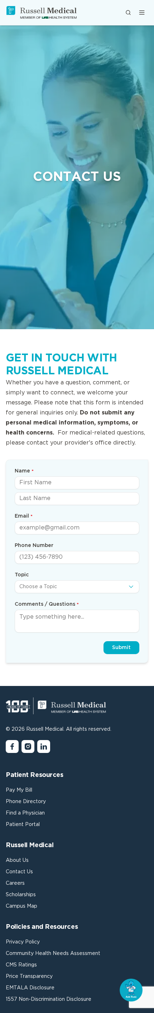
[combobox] (77, 586)
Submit (121, 647)
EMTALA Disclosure (30, 988)
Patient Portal (23, 824)
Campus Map (21, 906)
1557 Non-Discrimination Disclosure (48, 999)
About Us (17, 860)
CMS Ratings (21, 965)
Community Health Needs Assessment (53, 953)
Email (22, 516)
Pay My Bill (19, 790)
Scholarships (21, 895)
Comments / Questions (45, 604)
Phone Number (34, 545)
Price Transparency (29, 976)
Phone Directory (26, 802)
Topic (22, 575)
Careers (15, 883)
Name (22, 471)
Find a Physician (25, 813)
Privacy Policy (23, 942)
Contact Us (19, 872)
